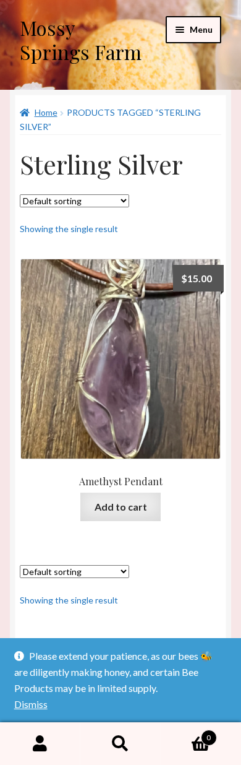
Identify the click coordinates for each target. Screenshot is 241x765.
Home (46, 112)
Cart (186, 733)
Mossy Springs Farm (81, 39)
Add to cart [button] (121, 506)
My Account (40, 744)
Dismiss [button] (31, 704)
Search (120, 744)
